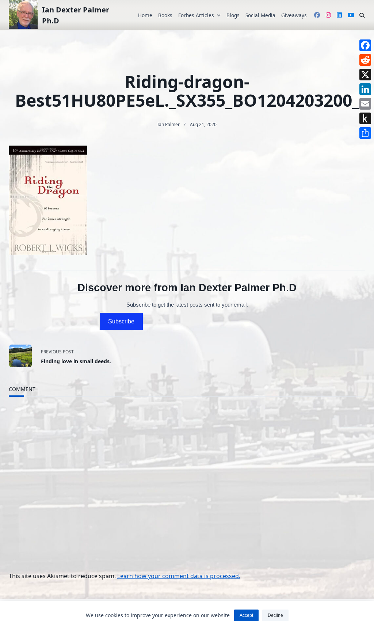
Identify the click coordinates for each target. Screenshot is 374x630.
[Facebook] (365, 45)
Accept (246, 615)
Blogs (233, 15)
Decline (275, 615)
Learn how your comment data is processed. (178, 576)
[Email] (365, 103)
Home (145, 15)
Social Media (260, 15)
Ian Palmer (168, 124)
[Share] (365, 133)
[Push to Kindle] (365, 118)
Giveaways (294, 15)
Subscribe (121, 321)
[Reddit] (365, 60)
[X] (365, 74)
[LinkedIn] (365, 89)
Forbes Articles (196, 15)
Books (165, 15)
